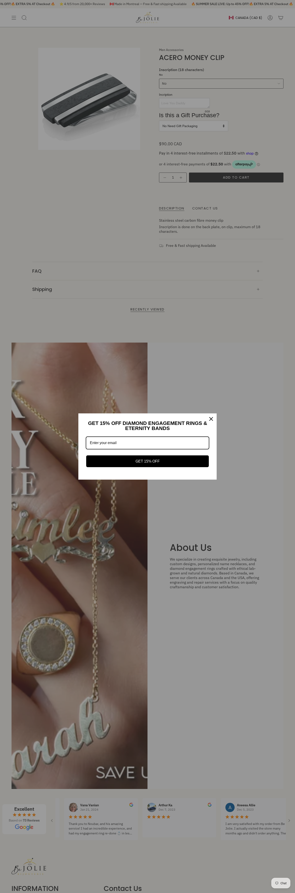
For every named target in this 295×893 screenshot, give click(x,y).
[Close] (211, 418)
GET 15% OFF (148, 461)
